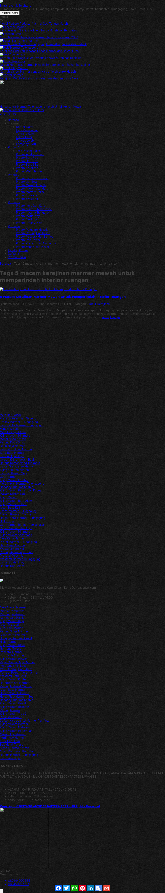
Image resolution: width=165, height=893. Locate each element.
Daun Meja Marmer (12, 446)
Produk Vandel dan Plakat (32, 246)
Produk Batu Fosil (27, 157)
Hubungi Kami (10, 12)
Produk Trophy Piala (29, 222)
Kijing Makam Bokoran (14, 706)
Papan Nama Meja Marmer (17, 662)
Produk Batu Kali (27, 161)
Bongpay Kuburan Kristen (16, 487)
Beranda (13, 120)
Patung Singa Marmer (14, 631)
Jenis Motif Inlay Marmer (16, 449)
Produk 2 (14, 174)
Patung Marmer (10, 710)
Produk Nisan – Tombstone (34, 209)
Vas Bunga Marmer (12, 614)
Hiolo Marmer (9, 641)
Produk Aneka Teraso (30, 154)
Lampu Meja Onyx (12, 456)
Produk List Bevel (27, 181)
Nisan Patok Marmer (13, 634)
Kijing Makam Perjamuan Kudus (20, 490)
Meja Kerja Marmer (12, 538)
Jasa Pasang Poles (28, 150)
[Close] (1, 891)
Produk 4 (14, 226)
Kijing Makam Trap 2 (13, 713)
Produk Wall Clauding (29, 171)
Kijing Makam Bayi (12, 621)
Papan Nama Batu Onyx (16, 528)
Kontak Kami (24, 126)
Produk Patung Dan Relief (33, 233)
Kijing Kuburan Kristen (14, 470)
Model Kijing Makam (13, 432)
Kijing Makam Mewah (14, 658)
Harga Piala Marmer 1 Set (16, 696)
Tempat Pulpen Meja (13, 473)
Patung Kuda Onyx (12, 442)
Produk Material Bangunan (33, 212)
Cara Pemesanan (27, 130)
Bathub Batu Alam (12, 566)
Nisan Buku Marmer (12, 689)
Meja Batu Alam (10, 415)
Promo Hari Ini (17, 257)
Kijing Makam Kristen (13, 679)
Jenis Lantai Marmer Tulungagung (22, 425)
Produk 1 (13, 147)
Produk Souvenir (26, 195)
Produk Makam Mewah (31, 185)
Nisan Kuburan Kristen (14, 748)
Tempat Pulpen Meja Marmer (19, 672)
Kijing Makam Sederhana (16, 535)
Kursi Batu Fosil (10, 741)
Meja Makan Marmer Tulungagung (22, 483)
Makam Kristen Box (13, 494)
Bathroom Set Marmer (14, 682)
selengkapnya (111, 317)
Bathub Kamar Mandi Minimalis (20, 463)
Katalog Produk (18, 250)
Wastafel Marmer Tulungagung (20, 559)
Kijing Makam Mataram (15, 727)
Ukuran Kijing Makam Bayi (17, 459)
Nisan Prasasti (9, 624)
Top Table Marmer (12, 655)
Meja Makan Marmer (13, 607)
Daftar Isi (14, 253)
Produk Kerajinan (27, 168)
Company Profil (26, 144)
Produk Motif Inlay (28, 216)
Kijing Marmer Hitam (13, 504)
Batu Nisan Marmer (12, 545)
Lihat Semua (8, 113)
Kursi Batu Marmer (12, 452)
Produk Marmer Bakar (30, 192)
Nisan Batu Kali (10, 507)
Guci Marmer (8, 476)
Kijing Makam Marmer (14, 724)
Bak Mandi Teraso (11, 744)
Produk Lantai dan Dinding (33, 178)
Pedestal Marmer (11, 652)
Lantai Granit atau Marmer (17, 466)
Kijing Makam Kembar (14, 480)
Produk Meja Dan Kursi (30, 205)
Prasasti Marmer (11, 717)
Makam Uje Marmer (13, 734)
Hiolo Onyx (7, 521)
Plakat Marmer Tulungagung (18, 542)
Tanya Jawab (25, 140)
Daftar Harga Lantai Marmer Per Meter (25, 720)
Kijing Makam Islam (12, 645)
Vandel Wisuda (9, 428)
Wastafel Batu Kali (12, 548)
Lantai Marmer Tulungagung (18, 511)
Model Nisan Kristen (13, 439)
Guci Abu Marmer (11, 628)
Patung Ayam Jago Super (16, 552)
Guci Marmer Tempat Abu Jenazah (22, 524)
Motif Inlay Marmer (12, 737)
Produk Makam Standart (32, 188)
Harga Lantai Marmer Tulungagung (22, 518)
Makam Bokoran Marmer (16, 514)
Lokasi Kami (24, 137)
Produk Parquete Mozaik (32, 229)
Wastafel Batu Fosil (13, 676)
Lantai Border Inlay (12, 562)
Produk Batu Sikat (27, 164)
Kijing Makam (8, 497)
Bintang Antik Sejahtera (15, 5)
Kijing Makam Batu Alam (16, 500)
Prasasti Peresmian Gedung (18, 418)
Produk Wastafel (27, 198)
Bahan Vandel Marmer (14, 693)
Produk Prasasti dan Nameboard (37, 243)
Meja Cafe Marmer (12, 610)
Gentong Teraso (11, 648)
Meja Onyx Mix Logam (14, 665)
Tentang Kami (25, 133)
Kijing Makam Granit (13, 703)
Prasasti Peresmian (12, 555)
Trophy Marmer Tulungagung (19, 422)
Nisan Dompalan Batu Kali (17, 751)
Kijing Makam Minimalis (15, 435)
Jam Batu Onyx (10, 758)
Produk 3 (14, 202)
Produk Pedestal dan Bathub (34, 236)
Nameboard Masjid (12, 617)
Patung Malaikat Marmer (16, 686)
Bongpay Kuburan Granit (16, 638)
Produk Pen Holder (28, 240)
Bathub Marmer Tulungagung (19, 754)
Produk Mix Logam (28, 219)
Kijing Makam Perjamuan (16, 730)
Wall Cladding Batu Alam (16, 669)
